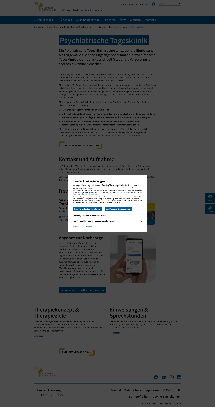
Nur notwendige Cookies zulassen (87, 209)
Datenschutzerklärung (89, 194)
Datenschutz (77, 226)
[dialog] (107, 203)
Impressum (88, 226)
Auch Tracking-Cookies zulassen (118, 209)
